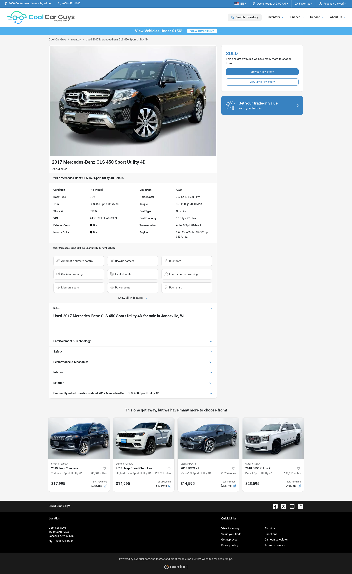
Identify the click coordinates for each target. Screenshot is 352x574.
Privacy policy (229, 545)
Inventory (76, 39)
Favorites (304, 3)
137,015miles (292, 473)
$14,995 (123, 483)
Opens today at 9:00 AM (271, 3)
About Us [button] (336, 17)
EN (242, 3)
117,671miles (163, 473)
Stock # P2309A (124, 463)
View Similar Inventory (262, 81)
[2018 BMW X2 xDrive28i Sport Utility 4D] (208, 438)
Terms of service (275, 545)
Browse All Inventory (262, 71)
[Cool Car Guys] (40, 17)
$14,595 (188, 483)
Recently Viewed (333, 3)
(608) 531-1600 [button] (71, 3)
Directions (271, 534)
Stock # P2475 (253, 463)
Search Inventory (247, 17)
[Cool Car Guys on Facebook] (274, 506)
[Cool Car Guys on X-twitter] (282, 506)
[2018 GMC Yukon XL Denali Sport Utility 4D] (273, 438)
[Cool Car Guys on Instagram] (299, 506)
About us (270, 528)
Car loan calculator (276, 539)
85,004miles (99, 473)
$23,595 (252, 483)
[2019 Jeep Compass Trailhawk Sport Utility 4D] (79, 438)
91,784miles (228, 473)
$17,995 (58, 483)
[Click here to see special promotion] (176, 30)
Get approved (229, 539)
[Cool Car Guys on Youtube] (290, 506)
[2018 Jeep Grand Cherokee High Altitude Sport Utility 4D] (143, 438)
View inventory (230, 528)
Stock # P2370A (59, 463)
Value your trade (231, 534)
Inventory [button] (273, 17)
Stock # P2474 (188, 463)
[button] (29, 3)
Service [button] (315, 17)
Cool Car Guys (57, 39)
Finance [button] (295, 17)
